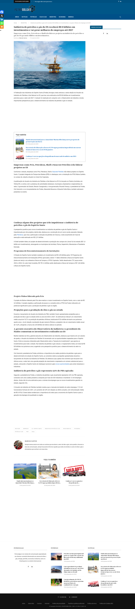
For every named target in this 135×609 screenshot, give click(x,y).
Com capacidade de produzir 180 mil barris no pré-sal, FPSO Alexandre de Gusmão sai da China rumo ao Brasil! (74, 569)
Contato (39, 603)
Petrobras (20, 235)
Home (15, 23)
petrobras (77, 428)
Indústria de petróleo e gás (52, 428)
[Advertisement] (49, 116)
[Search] (120, 17)
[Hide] (0, 30)
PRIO (27, 431)
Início (23, 603)
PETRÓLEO (33, 17)
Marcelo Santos (23, 38)
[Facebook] (118, 1)
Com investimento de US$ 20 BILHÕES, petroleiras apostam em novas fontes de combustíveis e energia (73, 582)
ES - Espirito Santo (37, 428)
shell (33, 431)
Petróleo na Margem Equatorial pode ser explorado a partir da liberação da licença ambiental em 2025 (74, 556)
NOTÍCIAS (25, 17)
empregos (26, 428)
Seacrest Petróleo (58, 172)
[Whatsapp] (2, 23)
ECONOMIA (62, 17)
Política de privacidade (58, 603)
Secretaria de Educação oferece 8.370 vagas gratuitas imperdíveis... (49, 482)
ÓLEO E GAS (43, 17)
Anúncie (47, 603)
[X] (2, 16)
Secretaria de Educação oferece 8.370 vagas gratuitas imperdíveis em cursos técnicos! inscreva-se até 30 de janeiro (111, 570)
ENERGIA (71, 17)
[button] (31, 1)
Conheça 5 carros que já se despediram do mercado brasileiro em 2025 (51, 156)
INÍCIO (17, 17)
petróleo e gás (19, 431)
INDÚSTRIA (53, 17)
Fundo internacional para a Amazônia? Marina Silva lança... (25, 482)
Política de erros (92, 603)
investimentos (67, 428)
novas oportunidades (62, 364)
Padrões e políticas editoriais (76, 603)
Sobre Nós (31, 603)
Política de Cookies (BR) (106, 603)
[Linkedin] (120, 1)
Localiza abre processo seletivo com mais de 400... (49, 1)
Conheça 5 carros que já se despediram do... (74, 482)
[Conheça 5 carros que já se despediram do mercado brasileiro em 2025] (20, 157)
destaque (17, 428)
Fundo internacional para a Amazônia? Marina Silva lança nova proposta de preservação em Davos (110, 556)
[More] (2, 27)
